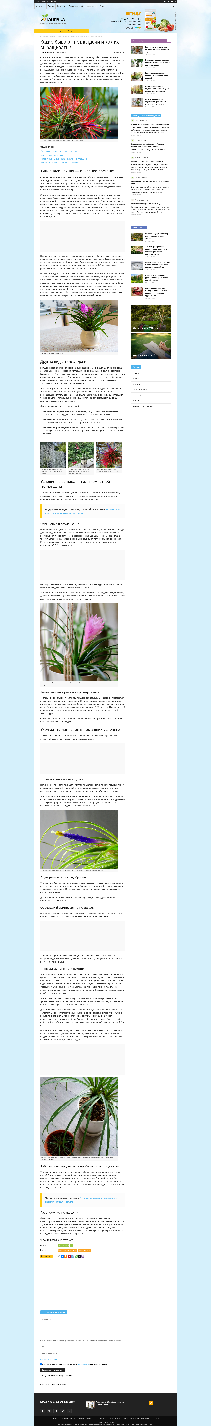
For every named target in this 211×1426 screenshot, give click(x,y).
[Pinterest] (69, 1256)
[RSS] (175, 1)
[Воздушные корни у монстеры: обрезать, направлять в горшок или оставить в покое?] (137, 63)
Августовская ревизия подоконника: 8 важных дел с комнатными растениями (157, 88)
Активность (53, 1)
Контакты (158, 1418)
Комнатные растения (47, 36)
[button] (174, 6)
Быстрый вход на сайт (49, 1359)
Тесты (51, 6)
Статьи (39, 6)
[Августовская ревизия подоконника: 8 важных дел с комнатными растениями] (137, 89)
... (71, 1245)
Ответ (102, 6)
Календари (60, 31)
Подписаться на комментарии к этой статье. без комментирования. (74, 1364)
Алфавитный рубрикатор (144, 406)
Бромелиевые (62, 36)
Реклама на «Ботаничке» (95, 1418)
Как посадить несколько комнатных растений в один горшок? (156, 75)
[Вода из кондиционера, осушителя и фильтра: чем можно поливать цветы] (137, 102)
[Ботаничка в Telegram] (168, 1)
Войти (37, 1)
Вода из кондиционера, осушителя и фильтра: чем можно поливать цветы (156, 101)
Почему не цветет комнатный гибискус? (147, 161)
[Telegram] (72, 1256)
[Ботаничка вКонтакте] (165, 1)
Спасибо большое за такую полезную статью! (148, 150)
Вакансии (81, 1418)
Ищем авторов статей (144, 355)
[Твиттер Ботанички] (171, 1)
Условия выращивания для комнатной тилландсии (64, 159)
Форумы (90, 6)
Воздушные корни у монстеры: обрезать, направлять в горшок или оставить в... (157, 62)
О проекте (53, 1418)
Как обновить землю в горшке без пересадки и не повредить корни (157, 49)
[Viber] (82, 1256)
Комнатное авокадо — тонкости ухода (146, 204)
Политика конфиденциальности (141, 1418)
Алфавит (49, 31)
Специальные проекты (76, 31)
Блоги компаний (76, 6)
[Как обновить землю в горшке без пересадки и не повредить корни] (137, 50)
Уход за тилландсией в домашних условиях (60, 163)
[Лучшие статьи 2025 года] (151, 318)
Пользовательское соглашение (117, 1418)
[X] (79, 1256)
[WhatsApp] (76, 1256)
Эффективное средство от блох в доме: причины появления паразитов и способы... (157, 264)
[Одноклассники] (65, 1256)
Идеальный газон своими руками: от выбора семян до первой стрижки (156, 277)
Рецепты (61, 6)
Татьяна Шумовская (47, 52)
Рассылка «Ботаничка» (67, 1418)
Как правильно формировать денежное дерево (150, 124)
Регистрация (44, 1)
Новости (137, 379)
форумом (43, 1342)
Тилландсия (63, 1245)
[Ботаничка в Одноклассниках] (161, 1)
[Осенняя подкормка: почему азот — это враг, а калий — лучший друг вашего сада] (137, 237)
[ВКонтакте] (62, 1256)
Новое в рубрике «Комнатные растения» (149, 41)
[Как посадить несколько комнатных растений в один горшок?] (137, 76)
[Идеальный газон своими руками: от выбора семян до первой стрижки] (137, 278)
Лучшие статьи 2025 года (145, 328)
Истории (137, 384)
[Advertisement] (82, 1284)
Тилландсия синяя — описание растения (59, 151)
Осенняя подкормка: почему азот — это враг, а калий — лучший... (156, 236)
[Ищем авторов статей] (151, 346)
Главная (39, 31)
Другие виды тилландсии (52, 155)
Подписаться (83, 1364)
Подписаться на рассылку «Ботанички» (58, 1376)
